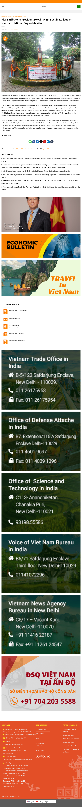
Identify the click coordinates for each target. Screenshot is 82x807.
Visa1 (38, 738)
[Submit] (78, 6)
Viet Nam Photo (68, 735)
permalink (46, 149)
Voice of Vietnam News (71, 746)
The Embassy (41, 729)
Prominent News (20, 16)
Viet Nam (40, 734)
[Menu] (3, 6)
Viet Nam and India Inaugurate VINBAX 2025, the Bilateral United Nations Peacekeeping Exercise (36, 171)
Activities (40, 750)
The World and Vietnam (71, 739)
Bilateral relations (8, 16)
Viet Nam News (68, 742)
